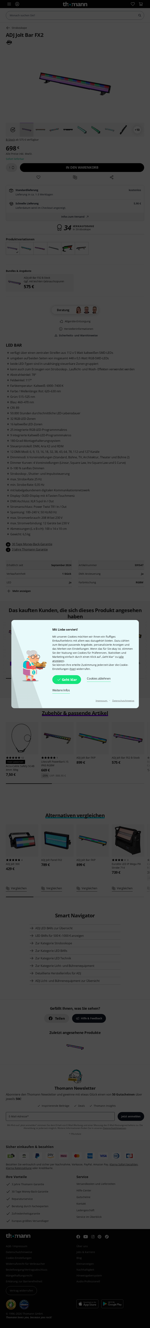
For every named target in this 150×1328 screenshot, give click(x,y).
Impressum (102, 700)
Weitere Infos (61, 690)
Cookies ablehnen (98, 678)
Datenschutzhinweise (123, 700)
